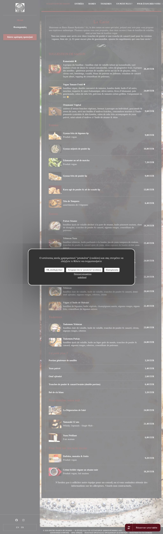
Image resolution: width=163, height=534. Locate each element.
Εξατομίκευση (112, 270)
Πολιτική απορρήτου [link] (82, 274)
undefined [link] (82, 277)
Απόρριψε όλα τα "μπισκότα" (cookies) (84, 270)
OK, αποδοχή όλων (54, 270)
